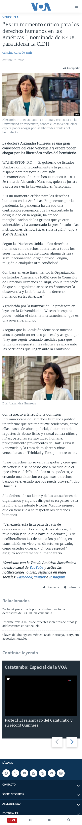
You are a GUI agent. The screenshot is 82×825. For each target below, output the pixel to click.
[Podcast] (42, 773)
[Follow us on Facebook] (6, 773)
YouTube (36, 567)
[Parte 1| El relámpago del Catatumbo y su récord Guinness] (41, 696)
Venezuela (10, 17)
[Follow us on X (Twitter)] (15, 773)
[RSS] (33, 773)
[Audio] (30, 820)
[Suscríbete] (52, 773)
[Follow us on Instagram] (60, 773)
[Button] (71, 68)
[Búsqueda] (69, 820)
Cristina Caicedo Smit (17, 52)
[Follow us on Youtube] (24, 773)
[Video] (50, 820)
